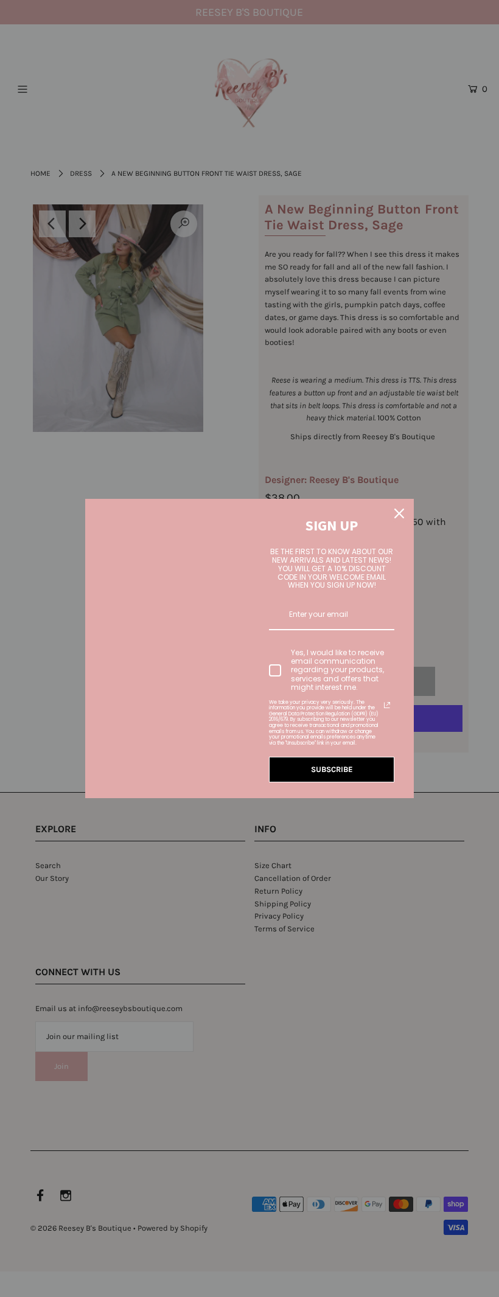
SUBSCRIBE (332, 769)
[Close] (399, 513)
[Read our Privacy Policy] (387, 705)
